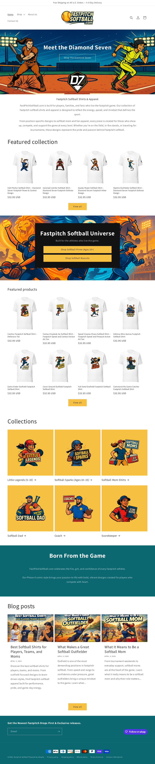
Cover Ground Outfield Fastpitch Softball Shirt (57, 387)
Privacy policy (52, 757)
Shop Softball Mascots (77, 258)
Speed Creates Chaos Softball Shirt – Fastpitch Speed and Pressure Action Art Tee (94, 336)
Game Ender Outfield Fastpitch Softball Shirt (21, 387)
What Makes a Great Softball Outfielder (73, 649)
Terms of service (97, 757)
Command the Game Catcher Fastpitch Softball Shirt (126, 387)
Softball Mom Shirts (114, 480)
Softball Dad (15, 535)
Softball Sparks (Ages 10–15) (72, 480)
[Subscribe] (58, 731)
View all (77, 206)
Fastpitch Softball (21, 757)
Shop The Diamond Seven (77, 57)
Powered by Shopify (36, 757)
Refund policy (82, 757)
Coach (58, 535)
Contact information (114, 757)
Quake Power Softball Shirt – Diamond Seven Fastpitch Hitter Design (92, 190)
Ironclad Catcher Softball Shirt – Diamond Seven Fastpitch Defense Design (58, 190)
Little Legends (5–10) (20, 480)
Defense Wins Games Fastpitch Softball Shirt (126, 335)
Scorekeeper (109, 535)
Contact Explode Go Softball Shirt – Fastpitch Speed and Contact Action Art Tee (59, 336)
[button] (20, 14)
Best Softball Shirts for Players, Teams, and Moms (28, 652)
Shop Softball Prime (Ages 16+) (77, 249)
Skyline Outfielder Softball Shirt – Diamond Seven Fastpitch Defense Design (128, 190)
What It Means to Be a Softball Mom (122, 649)
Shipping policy (67, 757)
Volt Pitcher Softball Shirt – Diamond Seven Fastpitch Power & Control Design (24, 190)
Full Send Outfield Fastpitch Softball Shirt (94, 387)
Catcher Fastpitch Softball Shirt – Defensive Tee (22, 335)
